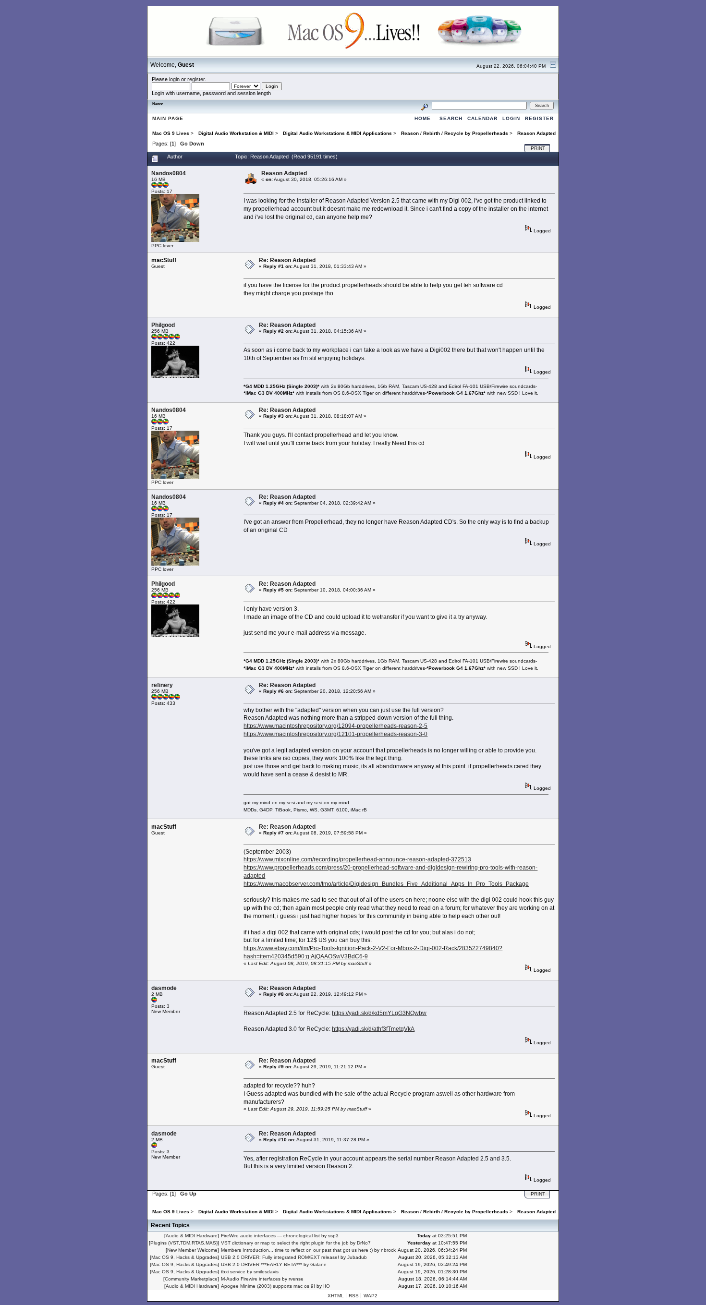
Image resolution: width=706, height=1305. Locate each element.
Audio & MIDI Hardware (192, 1235)
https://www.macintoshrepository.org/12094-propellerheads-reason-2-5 (335, 726)
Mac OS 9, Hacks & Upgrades (184, 1257)
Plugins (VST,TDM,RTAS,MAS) (184, 1242)
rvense (296, 1278)
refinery (162, 685)
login (174, 79)
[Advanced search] (424, 105)
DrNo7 (364, 1242)
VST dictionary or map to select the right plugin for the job (285, 1242)
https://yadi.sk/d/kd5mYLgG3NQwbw (379, 1013)
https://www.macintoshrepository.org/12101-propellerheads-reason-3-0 (335, 734)
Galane (318, 1264)
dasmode (164, 988)
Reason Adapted (284, 173)
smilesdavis (266, 1271)
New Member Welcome (192, 1250)
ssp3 (333, 1235)
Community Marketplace (191, 1278)
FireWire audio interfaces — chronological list (270, 1235)
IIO (326, 1286)
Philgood (163, 325)
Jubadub (357, 1257)
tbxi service (233, 1271)
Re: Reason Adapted (287, 260)
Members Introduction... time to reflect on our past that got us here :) (297, 1250)
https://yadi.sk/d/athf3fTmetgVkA (373, 1029)
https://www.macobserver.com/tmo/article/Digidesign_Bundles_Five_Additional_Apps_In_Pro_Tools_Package (386, 884)
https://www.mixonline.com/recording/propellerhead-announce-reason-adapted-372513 (357, 859)
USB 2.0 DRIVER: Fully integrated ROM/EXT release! (280, 1257)
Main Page (167, 118)
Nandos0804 (168, 173)
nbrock (388, 1250)
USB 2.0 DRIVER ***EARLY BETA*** (261, 1264)
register (196, 79)
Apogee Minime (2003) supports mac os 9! (268, 1286)
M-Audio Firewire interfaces (250, 1278)
